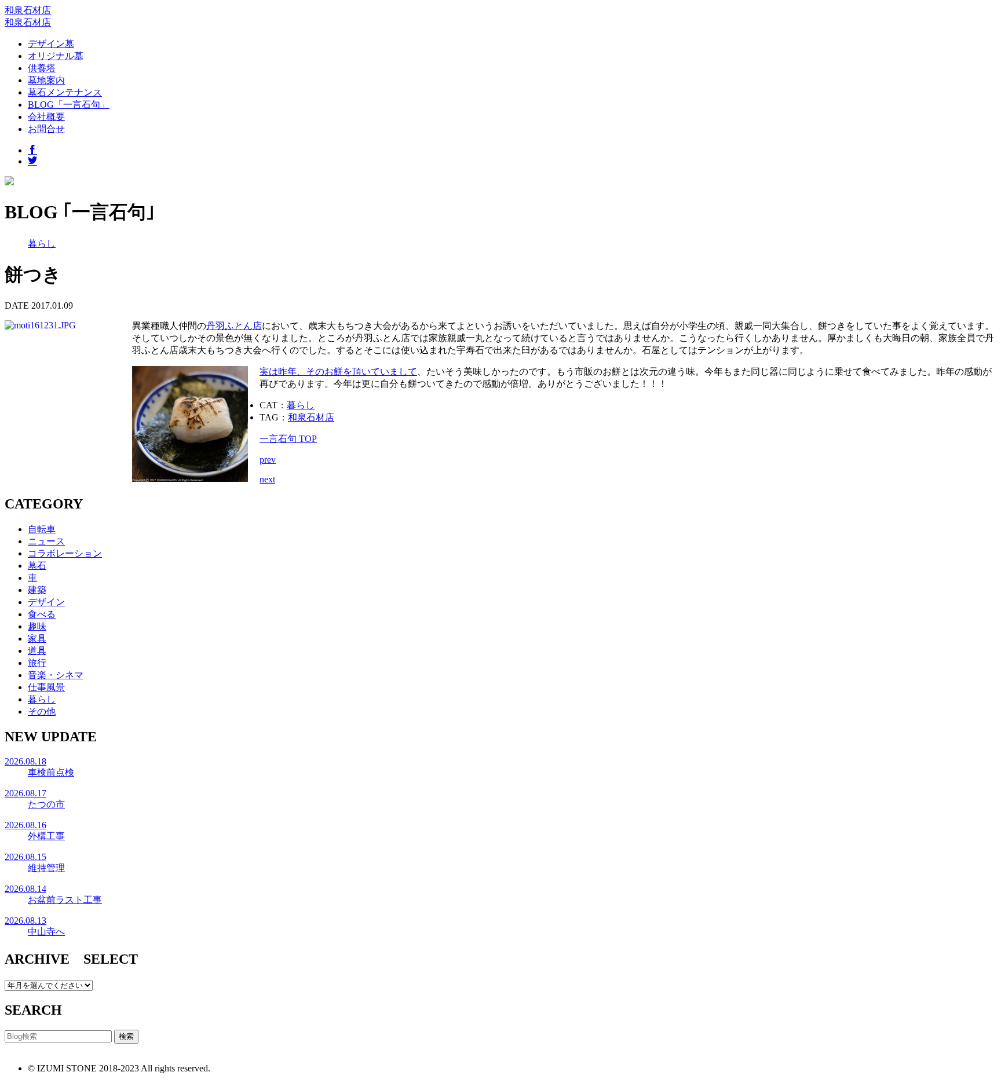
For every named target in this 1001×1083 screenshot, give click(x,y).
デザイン (46, 602)
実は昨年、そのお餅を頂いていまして (338, 371)
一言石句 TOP (288, 439)
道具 (37, 651)
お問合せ (46, 129)
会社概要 (46, 117)
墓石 (37, 565)
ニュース (46, 541)
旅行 (37, 663)
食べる (42, 614)
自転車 (42, 529)
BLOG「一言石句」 (68, 104)
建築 (37, 590)
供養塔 (42, 68)
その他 (42, 711)
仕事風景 (46, 687)
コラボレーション (65, 553)
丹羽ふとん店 (234, 326)
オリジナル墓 (55, 56)
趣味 (37, 626)
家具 (37, 638)
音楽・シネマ (55, 675)
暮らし (42, 243)
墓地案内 (46, 80)
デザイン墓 (51, 44)
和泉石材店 (28, 10)
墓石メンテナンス (65, 92)
